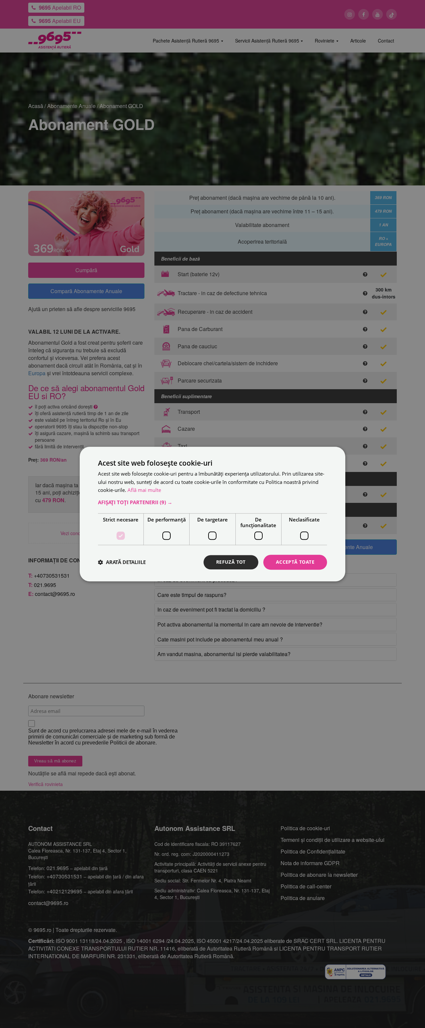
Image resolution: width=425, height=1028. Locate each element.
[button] (212, 502)
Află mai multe (144, 490)
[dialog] (212, 514)
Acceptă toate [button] (295, 562)
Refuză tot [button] (231, 562)
